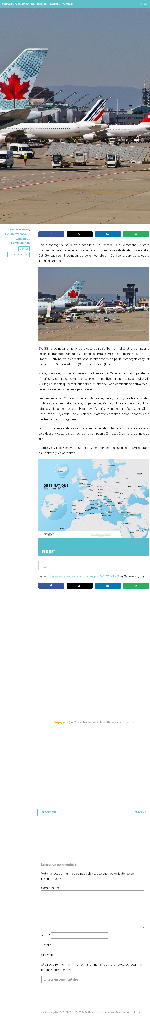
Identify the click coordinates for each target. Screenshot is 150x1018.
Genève (24, 249)
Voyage (20, 234)
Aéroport (22, 230)
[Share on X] (80, 234)
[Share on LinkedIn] (108, 234)
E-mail (46, 945)
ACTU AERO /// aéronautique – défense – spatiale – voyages (37, 4)
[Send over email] (136, 234)
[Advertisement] (94, 628)
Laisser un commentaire (20, 241)
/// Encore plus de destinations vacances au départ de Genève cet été (70, 71)
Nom (45, 935)
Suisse (9, 234)
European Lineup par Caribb (67, 576)
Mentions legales (49, 1012)
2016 (11, 230)
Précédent (49, 812)
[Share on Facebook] (51, 234)
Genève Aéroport (19, 255)
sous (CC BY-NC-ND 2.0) (103, 576)
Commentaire (51, 888)
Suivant (140, 812)
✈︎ (29, 234)
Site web (47, 955)
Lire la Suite (17, 99)
